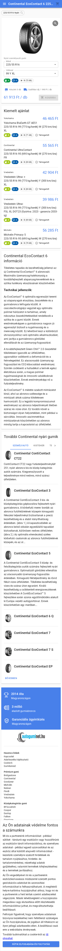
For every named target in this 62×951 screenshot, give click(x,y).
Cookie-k (8, 763)
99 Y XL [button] (10, 73)
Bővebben (11, 678)
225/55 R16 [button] (13, 64)
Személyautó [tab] (20, 445)
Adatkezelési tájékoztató (16, 759)
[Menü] (4, 4)
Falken (7, 816)
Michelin (8, 785)
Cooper (7, 810)
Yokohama (9, 797)
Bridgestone (10, 775)
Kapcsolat (9, 756)
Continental (10, 778)
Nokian (7, 788)
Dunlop (7, 813)
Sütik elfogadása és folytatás (31, 944)
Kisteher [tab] (39, 445)
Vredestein (9, 794)
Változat (9, 70)
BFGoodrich (10, 807)
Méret (8, 61)
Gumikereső (10, 766)
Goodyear (9, 781)
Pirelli (6, 791)
